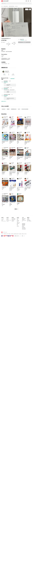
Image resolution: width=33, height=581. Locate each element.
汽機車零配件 (18, 222)
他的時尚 (8, 218)
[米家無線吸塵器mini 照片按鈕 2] (16, 29)
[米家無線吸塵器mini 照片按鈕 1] (16, 15)
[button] (10, 72)
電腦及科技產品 (24, 218)
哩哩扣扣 (18, 218)
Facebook (2, 218)
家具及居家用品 (13, 218)
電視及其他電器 (13, 219)
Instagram (2, 219)
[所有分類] (26, 1)
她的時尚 (8, 219)
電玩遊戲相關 (23, 227)
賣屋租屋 (18, 223)
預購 (17, 219)
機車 (17, 224)
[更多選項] (2, 145)
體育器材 (23, 226)
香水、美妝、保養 (9, 220)
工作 (17, 225)
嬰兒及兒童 (13, 220)
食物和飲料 (23, 225)
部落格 (2, 220)
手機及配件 (23, 219)
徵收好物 (18, 220)
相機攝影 (28, 218)
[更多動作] (30, 9)
